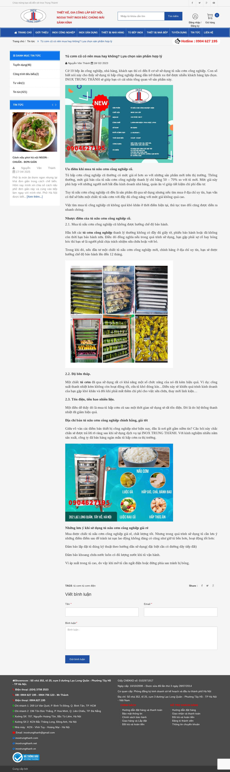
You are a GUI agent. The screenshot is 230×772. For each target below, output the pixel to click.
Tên (68, 604)
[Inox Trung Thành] (33, 14)
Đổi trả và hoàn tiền (133, 724)
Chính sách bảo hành (134, 717)
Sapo (31, 768)
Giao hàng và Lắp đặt (134, 720)
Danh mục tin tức (28, 55)
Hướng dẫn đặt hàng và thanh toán (142, 710)
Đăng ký (195, 26)
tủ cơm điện (89, 585)
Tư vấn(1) (19, 82)
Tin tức (18, 104)
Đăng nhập (194, 22)
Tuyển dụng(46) (22, 64)
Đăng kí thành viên (183, 720)
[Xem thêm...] (34, 196)
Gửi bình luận (77, 659)
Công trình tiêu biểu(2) (26, 73)
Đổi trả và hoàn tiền (183, 717)
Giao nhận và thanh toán (186, 713)
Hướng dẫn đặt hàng (184, 710)
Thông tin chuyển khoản (186, 724)
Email (148, 604)
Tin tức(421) (20, 91)
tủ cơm (77, 585)
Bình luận (71, 623)
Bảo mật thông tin (132, 713)
